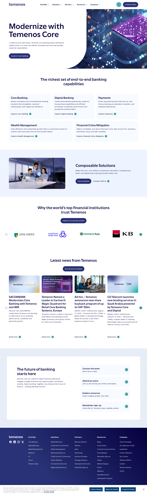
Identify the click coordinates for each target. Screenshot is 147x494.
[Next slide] (140, 307)
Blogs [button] (99, 442)
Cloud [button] (30, 460)
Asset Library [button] (101, 445)
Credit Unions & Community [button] (60, 456)
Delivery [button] (77, 445)
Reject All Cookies (112, 489)
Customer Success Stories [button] (106, 449)
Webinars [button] (100, 471)
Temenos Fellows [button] (125, 467)
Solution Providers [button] (81, 456)
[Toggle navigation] (118, 4)
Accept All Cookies (128, 489)
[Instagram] (19, 442)
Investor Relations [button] (126, 453)
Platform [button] (31, 453)
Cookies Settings (96, 489)
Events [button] (99, 467)
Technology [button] (79, 453)
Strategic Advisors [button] (81, 460)
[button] (45, 4)
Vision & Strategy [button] (125, 442)
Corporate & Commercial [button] (59, 445)
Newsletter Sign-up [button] (81, 467)
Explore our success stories (73, 221)
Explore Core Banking (19, 56)
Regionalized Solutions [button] (59, 467)
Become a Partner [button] (81, 442)
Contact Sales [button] (130, 4)
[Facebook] (11, 442)
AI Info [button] (122, 471)
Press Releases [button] (102, 453)
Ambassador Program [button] (104, 478)
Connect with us (99, 181)
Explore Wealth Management (22, 136)
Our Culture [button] (124, 456)
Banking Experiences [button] (58, 453)
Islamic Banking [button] (56, 460)
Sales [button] (76, 449)
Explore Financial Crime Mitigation (90, 136)
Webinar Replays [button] (103, 464)
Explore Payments (105, 114)
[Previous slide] (6, 307)
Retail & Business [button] (56, 442)
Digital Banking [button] (33, 445)
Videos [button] (99, 460)
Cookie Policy (49, 492)
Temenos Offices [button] (125, 460)
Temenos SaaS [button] (33, 464)
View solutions (83, 181)
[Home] (17, 4)
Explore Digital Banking (64, 114)
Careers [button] (122, 464)
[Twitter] (22, 442)
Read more (14, 337)
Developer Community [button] (82, 464)
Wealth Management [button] (35, 449)
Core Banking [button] (33, 442)
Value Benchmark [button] (103, 474)
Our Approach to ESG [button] (127, 445)
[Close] (144, 489)
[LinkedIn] (15, 442)
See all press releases (73, 269)
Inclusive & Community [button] (59, 464)
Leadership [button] (123, 449)
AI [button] (29, 456)
